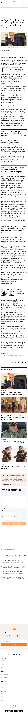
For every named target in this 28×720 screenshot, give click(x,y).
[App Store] (9, 710)
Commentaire (6, 495)
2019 (2, 697)
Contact (2, 687)
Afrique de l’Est (4, 677)
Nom (3, 510)
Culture (2, 666)
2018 (2, 699)
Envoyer (14, 644)
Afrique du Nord (4, 673)
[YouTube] (14, 654)
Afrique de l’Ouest (4, 674)
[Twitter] (11, 654)
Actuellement (3, 5)
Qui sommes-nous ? (5, 683)
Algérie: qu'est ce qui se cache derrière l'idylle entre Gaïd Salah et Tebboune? (13, 133)
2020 (2, 696)
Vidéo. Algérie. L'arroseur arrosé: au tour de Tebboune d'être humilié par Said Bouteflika (13, 292)
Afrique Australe (4, 679)
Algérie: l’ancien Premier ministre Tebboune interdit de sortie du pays (12, 169)
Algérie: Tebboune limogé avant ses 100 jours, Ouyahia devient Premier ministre (13, 230)
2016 (2, 702)
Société (2, 663)
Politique (3, 17)
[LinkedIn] (16, 654)
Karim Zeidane (6, 50)
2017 (2, 700)
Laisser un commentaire (14, 523)
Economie (3, 661)
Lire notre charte (6, 484)
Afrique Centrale (4, 676)
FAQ (2, 684)
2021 (2, 694)
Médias (2, 667)
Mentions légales (4, 686)
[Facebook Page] (8, 654)
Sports (2, 669)
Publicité (2, 689)
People (2, 664)
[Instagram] (19, 654)
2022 (2, 693)
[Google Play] (18, 710)
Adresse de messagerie (8, 516)
